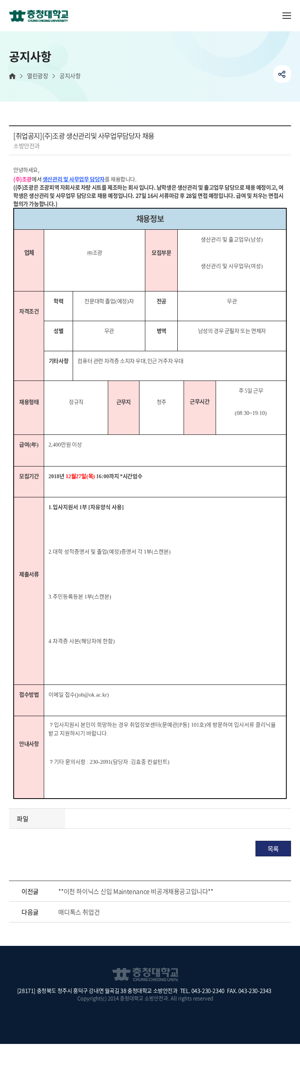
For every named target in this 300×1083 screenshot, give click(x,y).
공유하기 (282, 74)
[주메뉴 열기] (287, 15)
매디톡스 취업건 (79, 912)
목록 (273, 848)
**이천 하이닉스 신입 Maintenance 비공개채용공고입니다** (135, 891)
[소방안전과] (42, 16)
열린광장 (37, 76)
